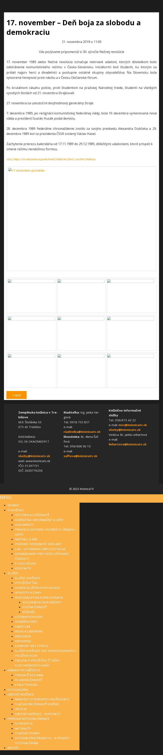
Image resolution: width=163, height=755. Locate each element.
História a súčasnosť (32, 515)
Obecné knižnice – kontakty (38, 714)
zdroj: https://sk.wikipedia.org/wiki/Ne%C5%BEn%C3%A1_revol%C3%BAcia (50, 159)
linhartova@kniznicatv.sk (128, 444)
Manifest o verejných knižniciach (42, 699)
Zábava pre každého (24, 670)
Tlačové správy (27, 733)
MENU (6, 497)
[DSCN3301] (31, 282)
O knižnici (16, 510)
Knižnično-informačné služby (39, 520)
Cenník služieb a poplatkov (37, 588)
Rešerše (28, 612)
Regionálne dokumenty (41, 602)
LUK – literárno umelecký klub (40, 549)
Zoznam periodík (29, 617)
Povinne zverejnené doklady (38, 544)
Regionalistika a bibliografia (39, 597)
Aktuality (23, 728)
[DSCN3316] (131, 282)
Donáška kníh (26, 621)
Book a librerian (28, 631)
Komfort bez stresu (31, 646)
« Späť (16, 395)
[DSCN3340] (131, 357)
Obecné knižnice (21, 694)
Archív (13, 748)
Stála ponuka (26, 685)
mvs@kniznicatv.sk (132, 425)
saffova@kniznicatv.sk (80, 456)
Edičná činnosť (34, 607)
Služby (13, 573)
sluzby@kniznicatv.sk (34, 456)
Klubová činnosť (28, 680)
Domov (13, 505)
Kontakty (23, 568)
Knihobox (23, 641)
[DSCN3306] (81, 282)
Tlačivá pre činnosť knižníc (37, 704)
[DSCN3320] (31, 319)
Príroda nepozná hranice (28, 719)
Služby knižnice (27, 578)
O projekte (24, 723)
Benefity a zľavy (28, 592)
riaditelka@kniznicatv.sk (82, 432)
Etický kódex (25, 563)
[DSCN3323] (81, 319)
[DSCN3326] (131, 319)
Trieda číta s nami (29, 675)
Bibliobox (23, 636)
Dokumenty (24, 525)
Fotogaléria (18, 690)
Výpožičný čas (26, 583)
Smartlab (22, 626)
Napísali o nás (26, 539)
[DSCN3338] (81, 357)
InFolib (21, 709)
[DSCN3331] (31, 357)
